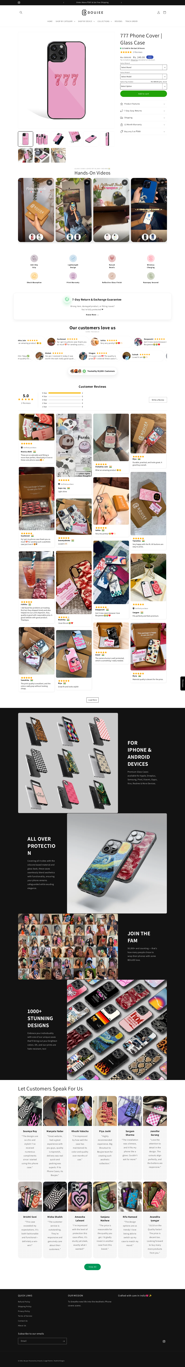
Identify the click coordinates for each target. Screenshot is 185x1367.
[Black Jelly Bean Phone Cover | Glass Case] (77, 237)
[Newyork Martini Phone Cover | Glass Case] (39, 237)
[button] (21, 12)
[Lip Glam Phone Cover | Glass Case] (32, 237)
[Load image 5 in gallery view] (90, 138)
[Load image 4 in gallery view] (74, 138)
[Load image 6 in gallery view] (107, 138)
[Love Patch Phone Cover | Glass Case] (107, 237)
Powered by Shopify (36, 1361)
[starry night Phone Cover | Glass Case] (69, 237)
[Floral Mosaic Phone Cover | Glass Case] (115, 237)
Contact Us (23, 1321)
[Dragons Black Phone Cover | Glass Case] (145, 237)
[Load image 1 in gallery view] (25, 138)
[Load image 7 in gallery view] (25, 155)
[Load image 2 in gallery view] (41, 138)
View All (92, 1267)
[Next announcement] (121, 2)
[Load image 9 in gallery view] (58, 155)
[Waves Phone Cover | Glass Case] (152, 237)
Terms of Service (25, 1316)
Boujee (26, 1361)
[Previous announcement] (64, 2)
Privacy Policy (24, 1311)
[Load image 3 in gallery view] (58, 138)
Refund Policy (24, 1301)
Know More (92, 314)
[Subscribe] (64, 1341)
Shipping (134, 60)
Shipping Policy (24, 1306)
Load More (92, 700)
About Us (22, 1325)
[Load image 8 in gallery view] (41, 155)
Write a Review (158, 400)
